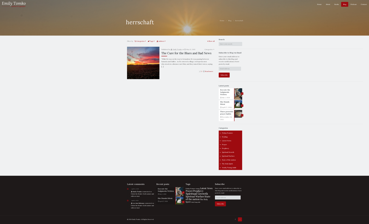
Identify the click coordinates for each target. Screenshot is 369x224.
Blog (229, 21)
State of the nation (229, 160)
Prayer (224, 144)
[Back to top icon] (240, 219)
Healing (225, 137)
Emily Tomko (177, 49)
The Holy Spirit (227, 164)
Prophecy (225, 148)
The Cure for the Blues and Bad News (186, 53)
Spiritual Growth (228, 152)
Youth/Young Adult (229, 168)
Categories (140, 41)
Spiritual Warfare (228, 156)
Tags (151, 41)
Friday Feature (227, 133)
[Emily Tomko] (14, 4)
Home (222, 21)
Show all (212, 41)
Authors (161, 41)
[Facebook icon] (235, 219)
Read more (209, 71)
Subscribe (224, 75)
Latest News (226, 141)
